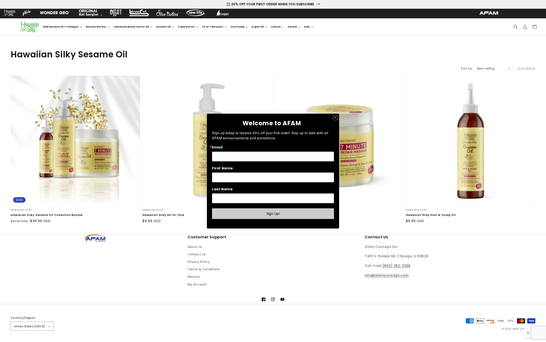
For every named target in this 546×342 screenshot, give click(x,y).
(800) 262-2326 (396, 265)
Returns (194, 277)
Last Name (222, 189)
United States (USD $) (29, 326)
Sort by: (467, 68)
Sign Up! (273, 213)
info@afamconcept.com (387, 275)
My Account (197, 284)
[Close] (335, 117)
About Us (195, 247)
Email (217, 147)
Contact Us (197, 254)
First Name (222, 168)
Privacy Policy (198, 262)
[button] (515, 27)
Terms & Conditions (204, 269)
